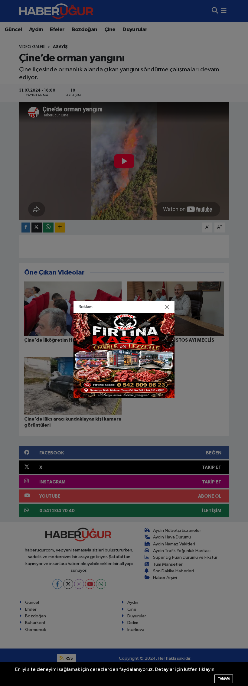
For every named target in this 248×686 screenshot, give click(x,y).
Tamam (224, 678)
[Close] (167, 307)
